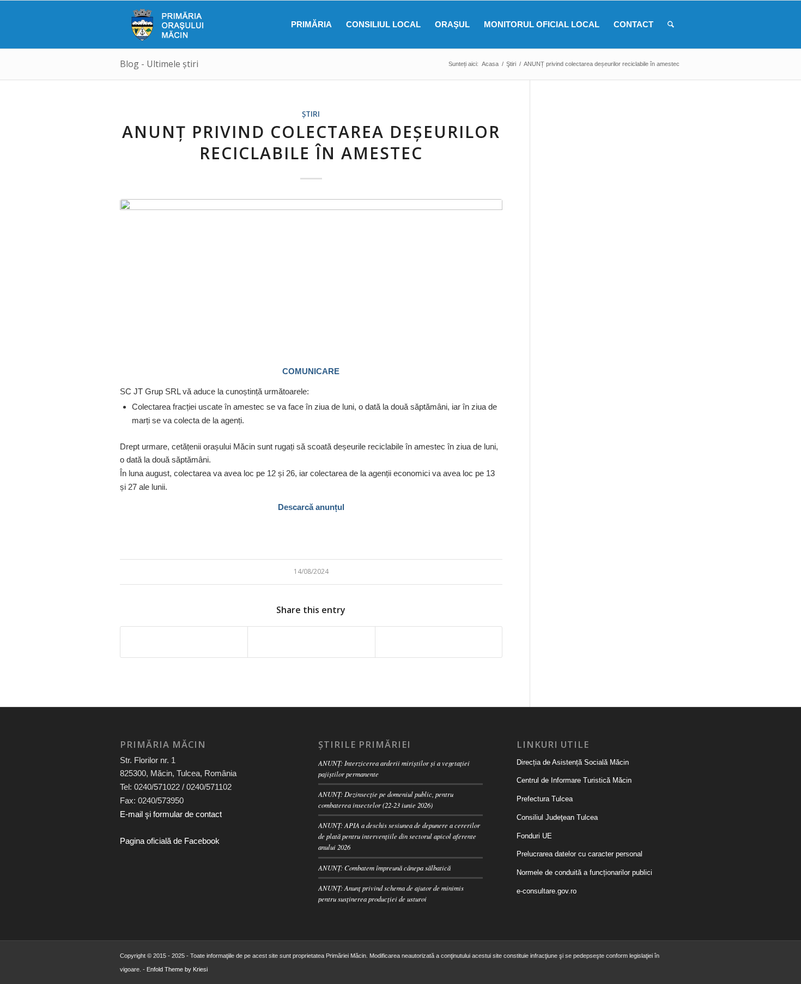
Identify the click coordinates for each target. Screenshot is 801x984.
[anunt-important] (311, 276)
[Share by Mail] (438, 642)
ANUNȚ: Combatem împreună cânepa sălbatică (384, 867)
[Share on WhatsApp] (311, 642)
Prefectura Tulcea (545, 799)
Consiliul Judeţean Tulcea (557, 817)
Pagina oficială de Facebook (170, 840)
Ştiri (311, 114)
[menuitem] (311, 25)
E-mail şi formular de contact (171, 814)
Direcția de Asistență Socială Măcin (573, 762)
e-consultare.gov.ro (547, 891)
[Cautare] (670, 25)
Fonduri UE (534, 836)
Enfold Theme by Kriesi (177, 969)
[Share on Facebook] (183, 642)
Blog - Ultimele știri (159, 64)
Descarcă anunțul (311, 507)
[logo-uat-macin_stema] (165, 25)
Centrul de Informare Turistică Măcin (574, 780)
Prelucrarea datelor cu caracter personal (579, 854)
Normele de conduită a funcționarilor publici (584, 872)
